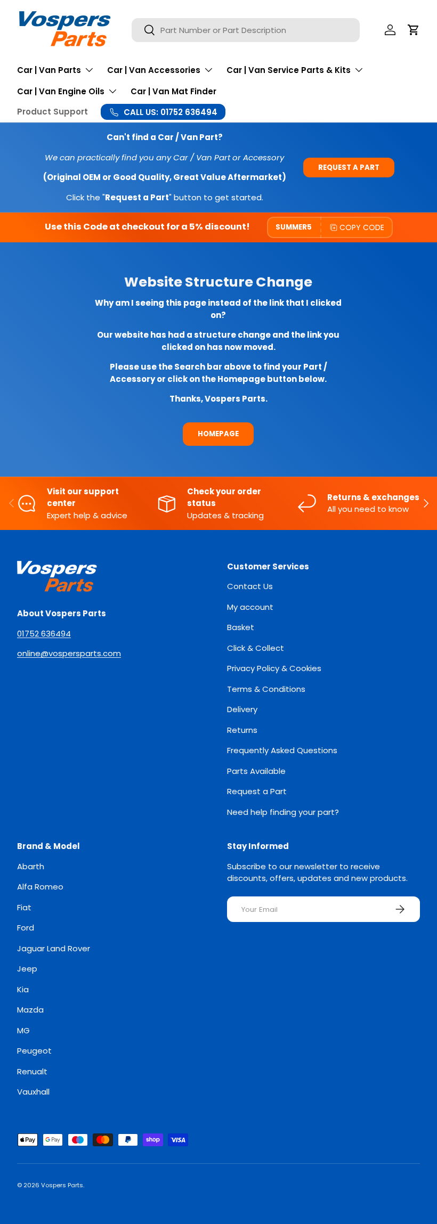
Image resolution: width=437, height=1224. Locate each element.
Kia (23, 989)
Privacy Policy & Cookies (274, 668)
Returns (242, 730)
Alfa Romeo (40, 886)
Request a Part (348, 167)
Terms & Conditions (266, 689)
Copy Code (361, 227)
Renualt (32, 1071)
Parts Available (256, 771)
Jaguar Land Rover (53, 948)
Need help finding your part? (283, 812)
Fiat (24, 907)
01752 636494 (44, 633)
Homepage (218, 434)
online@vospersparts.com (69, 653)
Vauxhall (33, 1091)
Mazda (30, 1009)
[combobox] (246, 30)
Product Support (52, 111)
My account (250, 607)
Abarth (30, 866)
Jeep (27, 968)
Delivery (242, 709)
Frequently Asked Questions (282, 750)
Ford (25, 927)
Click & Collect (255, 648)
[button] (413, 30)
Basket (240, 627)
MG (23, 1030)
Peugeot (34, 1050)
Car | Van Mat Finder (173, 91)
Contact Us (250, 586)
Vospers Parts (62, 1185)
